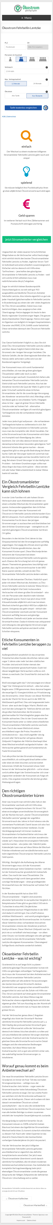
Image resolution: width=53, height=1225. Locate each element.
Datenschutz (31, 1220)
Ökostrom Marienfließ (35, 1205)
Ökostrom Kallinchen (17, 1198)
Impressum (21, 1220)
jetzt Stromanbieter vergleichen (26, 239)
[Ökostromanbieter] (26, 5)
